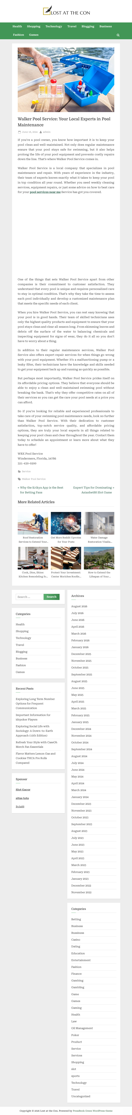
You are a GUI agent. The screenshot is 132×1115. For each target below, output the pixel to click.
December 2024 (81, 728)
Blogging (88, 26)
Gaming (76, 1007)
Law (74, 1021)
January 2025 (80, 722)
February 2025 (80, 715)
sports (75, 1076)
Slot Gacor (23, 789)
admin (47, 131)
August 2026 (79, 606)
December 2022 (81, 885)
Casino (75, 939)
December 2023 (81, 803)
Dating (75, 946)
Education (78, 953)
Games (33, 34)
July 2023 (77, 837)
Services (76, 1055)
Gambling (77, 987)
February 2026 (80, 640)
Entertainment (81, 960)
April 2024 (77, 783)
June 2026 (77, 619)
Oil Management (82, 1028)
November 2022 (81, 892)
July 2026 (77, 613)
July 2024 (77, 763)
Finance (76, 973)
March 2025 (78, 708)
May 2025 (77, 694)
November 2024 (81, 735)
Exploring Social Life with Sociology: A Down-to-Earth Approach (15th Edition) (34, 731)
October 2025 (79, 667)
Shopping (33, 26)
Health (17, 26)
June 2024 (77, 769)
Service (26, 471)
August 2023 (79, 831)
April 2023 (77, 858)
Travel (71, 26)
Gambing (77, 980)
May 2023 (77, 851)
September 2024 (81, 749)
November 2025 (81, 660)
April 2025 (77, 701)
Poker (75, 1035)
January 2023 (80, 878)
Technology (54, 26)
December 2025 (81, 654)
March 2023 (78, 865)
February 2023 (80, 872)
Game (75, 994)
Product (76, 1041)
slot (73, 1069)
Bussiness (77, 932)
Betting (76, 919)
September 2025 (81, 674)
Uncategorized (80, 1096)
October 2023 (79, 817)
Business (105, 26)
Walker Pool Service (34, 479)
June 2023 (77, 844)
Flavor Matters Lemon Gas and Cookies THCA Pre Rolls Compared (36, 758)
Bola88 (20, 806)
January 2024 (80, 797)
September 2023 (81, 824)
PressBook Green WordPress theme (93, 1111)
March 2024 (78, 790)
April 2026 (77, 626)
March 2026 (78, 633)
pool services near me (45, 192)
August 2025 (79, 681)
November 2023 (81, 810)
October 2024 (79, 742)
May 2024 (77, 776)
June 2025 (77, 688)
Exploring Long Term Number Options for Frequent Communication (35, 704)
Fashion (18, 34)
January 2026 (80, 647)
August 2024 (79, 756)
